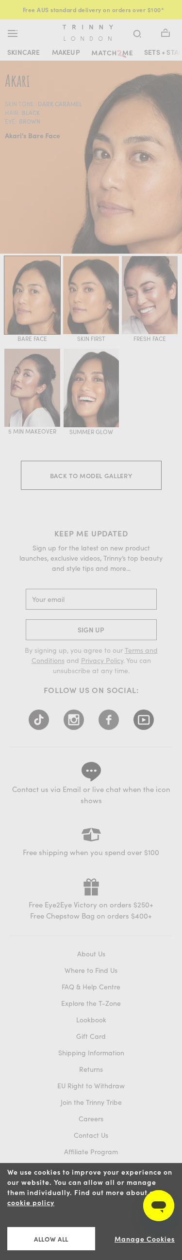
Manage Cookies (145, 1239)
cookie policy (30, 1202)
